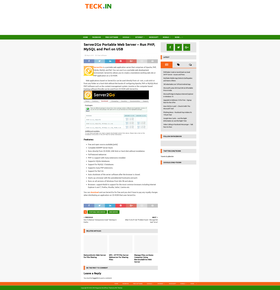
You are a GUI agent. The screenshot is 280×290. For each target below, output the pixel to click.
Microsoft (153, 37)
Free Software (111, 37)
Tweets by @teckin (167, 156)
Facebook (96, 37)
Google (126, 37)
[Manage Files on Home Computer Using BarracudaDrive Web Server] (146, 244)
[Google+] (186, 47)
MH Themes (118, 288)
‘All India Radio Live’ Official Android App (177, 84)
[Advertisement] (159, 17)
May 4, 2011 (90, 55)
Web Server (113, 212)
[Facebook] (170, 47)
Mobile (166, 37)
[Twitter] (178, 47)
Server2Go (98, 67)
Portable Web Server (97, 212)
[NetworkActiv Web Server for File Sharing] (95, 244)
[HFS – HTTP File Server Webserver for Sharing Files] (121, 244)
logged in (95, 278)
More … (178, 37)
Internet (139, 37)
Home (85, 37)
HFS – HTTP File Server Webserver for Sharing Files (119, 257)
